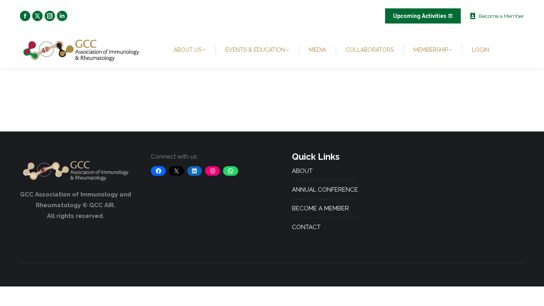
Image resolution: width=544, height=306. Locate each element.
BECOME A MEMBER (320, 208)
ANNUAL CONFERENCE (325, 189)
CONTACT (306, 227)
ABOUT (302, 171)
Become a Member (501, 16)
